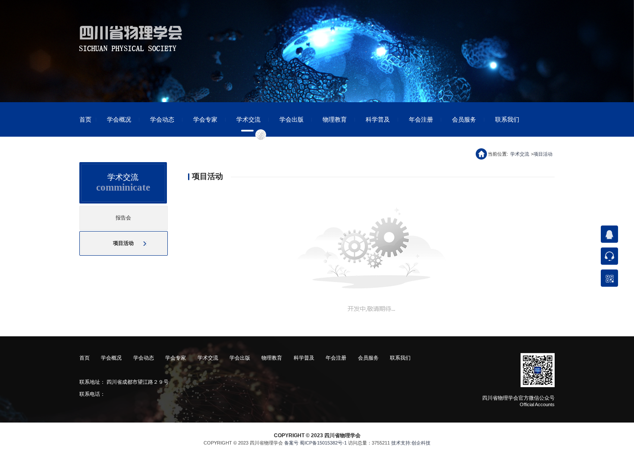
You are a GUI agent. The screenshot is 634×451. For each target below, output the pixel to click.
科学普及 (378, 119)
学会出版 (291, 119)
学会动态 (162, 119)
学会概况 (119, 119)
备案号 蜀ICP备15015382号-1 (315, 442)
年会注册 (421, 119)
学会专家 (205, 119)
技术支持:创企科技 (410, 442)
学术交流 (248, 119)
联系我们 (507, 119)
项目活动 (543, 154)
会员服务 (464, 119)
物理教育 (335, 119)
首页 (85, 119)
